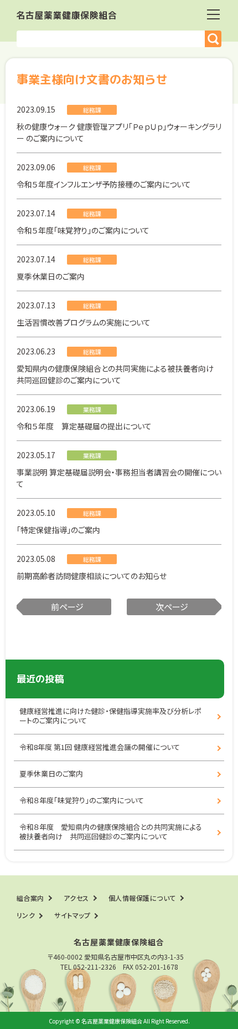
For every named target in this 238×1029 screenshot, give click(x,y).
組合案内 (30, 898)
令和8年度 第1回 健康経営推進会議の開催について (99, 747)
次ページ (172, 606)
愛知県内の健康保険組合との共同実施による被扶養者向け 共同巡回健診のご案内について (119, 374)
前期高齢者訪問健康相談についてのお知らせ (92, 575)
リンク (26, 915)
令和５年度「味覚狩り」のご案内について (83, 230)
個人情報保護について (142, 898)
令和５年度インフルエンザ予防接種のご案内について (104, 184)
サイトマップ (72, 915)
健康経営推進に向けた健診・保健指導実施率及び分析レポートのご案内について (110, 716)
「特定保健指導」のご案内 (58, 529)
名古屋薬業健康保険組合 (66, 15)
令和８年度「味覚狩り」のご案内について (81, 800)
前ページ (67, 606)
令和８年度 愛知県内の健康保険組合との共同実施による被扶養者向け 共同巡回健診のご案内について (110, 832)
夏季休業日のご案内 (51, 276)
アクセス (76, 898)
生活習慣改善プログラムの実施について (84, 322)
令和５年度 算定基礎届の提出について (84, 426)
